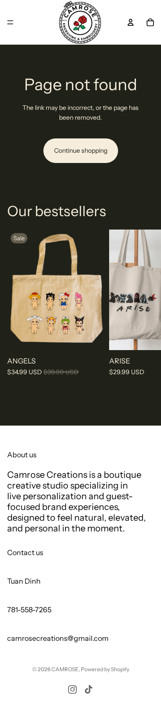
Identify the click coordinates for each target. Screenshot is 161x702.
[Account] (130, 22)
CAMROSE (65, 669)
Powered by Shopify (105, 669)
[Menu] (10, 22)
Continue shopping (80, 150)
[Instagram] (72, 689)
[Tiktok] (88, 689)
